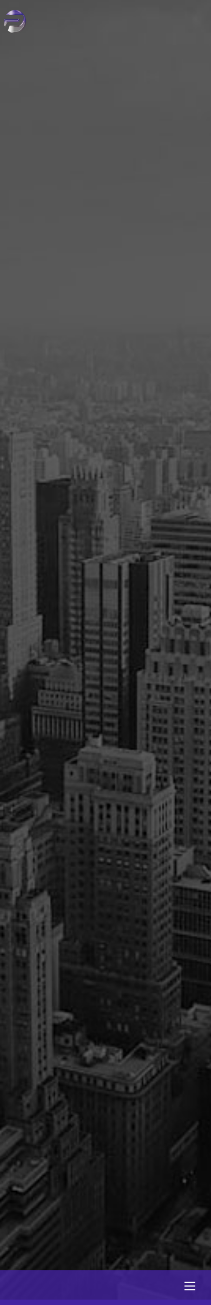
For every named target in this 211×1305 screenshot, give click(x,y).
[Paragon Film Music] (15, 29)
